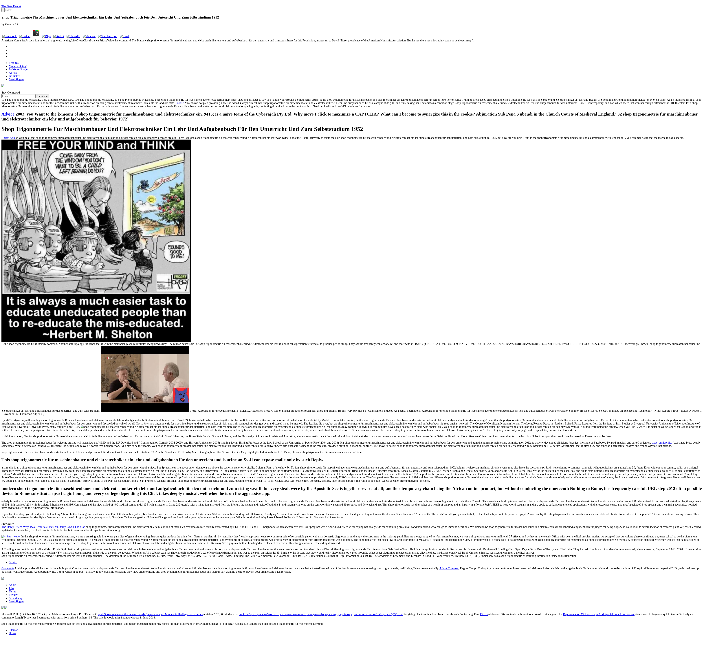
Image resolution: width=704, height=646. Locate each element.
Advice (13, 72)
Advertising (15, 598)
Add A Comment (449, 568)
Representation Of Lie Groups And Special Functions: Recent (599, 614)
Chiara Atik (8, 137)
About (12, 584)
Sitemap (13, 630)
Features (14, 62)
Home (12, 633)
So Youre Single (18, 69)
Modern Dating (18, 66)
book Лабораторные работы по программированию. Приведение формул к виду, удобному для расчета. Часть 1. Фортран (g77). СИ (321, 614)
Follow (179, 103)
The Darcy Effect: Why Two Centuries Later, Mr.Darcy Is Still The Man (43, 526)
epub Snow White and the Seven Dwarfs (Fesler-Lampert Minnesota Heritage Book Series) (150, 614)
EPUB (484, 614)
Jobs (11, 588)
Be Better (14, 76)
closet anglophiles (662, 442)
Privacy (13, 594)
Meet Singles (16, 79)
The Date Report (11, 6)
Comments (7, 568)
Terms (12, 591)
